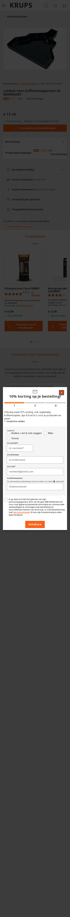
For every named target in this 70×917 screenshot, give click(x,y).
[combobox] (20, 448)
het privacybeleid (21, 512)
